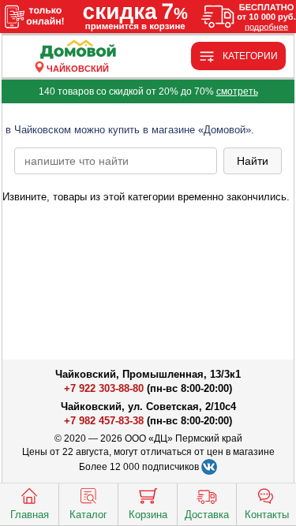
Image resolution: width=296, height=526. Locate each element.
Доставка (207, 514)
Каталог (88, 514)
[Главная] (78, 50)
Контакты (267, 514)
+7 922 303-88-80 (104, 388)
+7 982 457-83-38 (104, 421)
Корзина (148, 514)
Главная (29, 514)
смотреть (237, 91)
